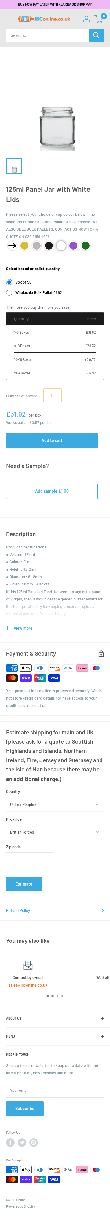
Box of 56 (23, 282)
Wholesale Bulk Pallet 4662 (38, 292)
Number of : (21, 395)
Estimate (23, 883)
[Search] (96, 35)
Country (13, 791)
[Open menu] (9, 19)
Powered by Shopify (20, 1206)
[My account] (86, 19)
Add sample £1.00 (52, 491)
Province (14, 819)
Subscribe (25, 1108)
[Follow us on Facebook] (10, 1142)
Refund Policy (18, 910)
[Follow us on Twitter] (22, 1142)
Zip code (13, 846)
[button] (98, 19)
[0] (99, 19)
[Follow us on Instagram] (33, 1142)
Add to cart (52, 440)
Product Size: (18, 259)
